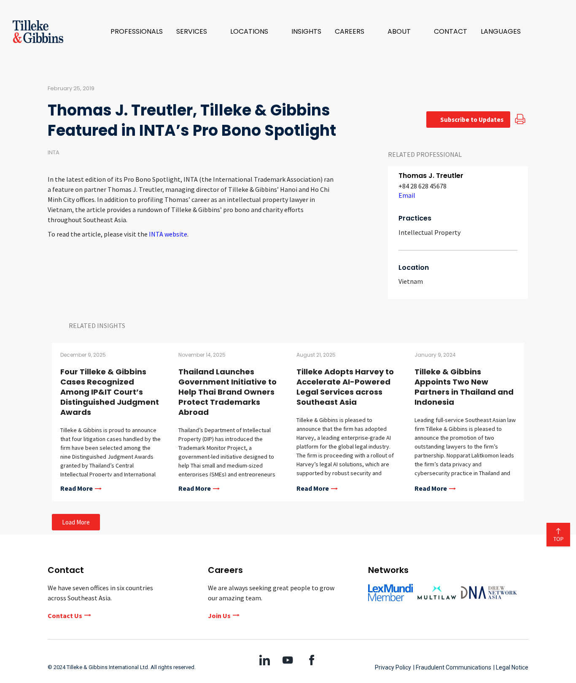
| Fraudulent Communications (452, 667)
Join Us (219, 615)
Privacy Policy (393, 667)
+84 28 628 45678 (422, 186)
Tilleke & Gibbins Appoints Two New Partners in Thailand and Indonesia (464, 386)
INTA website (168, 234)
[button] (196, 31)
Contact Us (65, 615)
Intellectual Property (429, 232)
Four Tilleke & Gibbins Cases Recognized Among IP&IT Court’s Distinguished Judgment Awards (109, 391)
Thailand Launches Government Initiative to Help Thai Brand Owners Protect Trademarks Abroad (227, 391)
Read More (76, 488)
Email (406, 195)
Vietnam (410, 281)
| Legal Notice (510, 667)
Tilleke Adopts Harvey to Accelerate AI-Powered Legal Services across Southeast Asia (345, 386)
